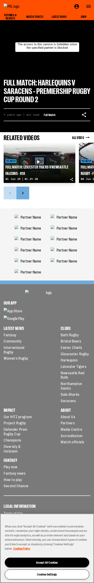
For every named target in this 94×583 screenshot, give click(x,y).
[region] (47, 548)
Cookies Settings (47, 574)
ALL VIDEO (78, 137)
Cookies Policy (21, 548)
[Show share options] (84, 115)
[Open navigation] (88, 6)
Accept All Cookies (47, 562)
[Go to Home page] (22, 6)
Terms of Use (13, 513)
